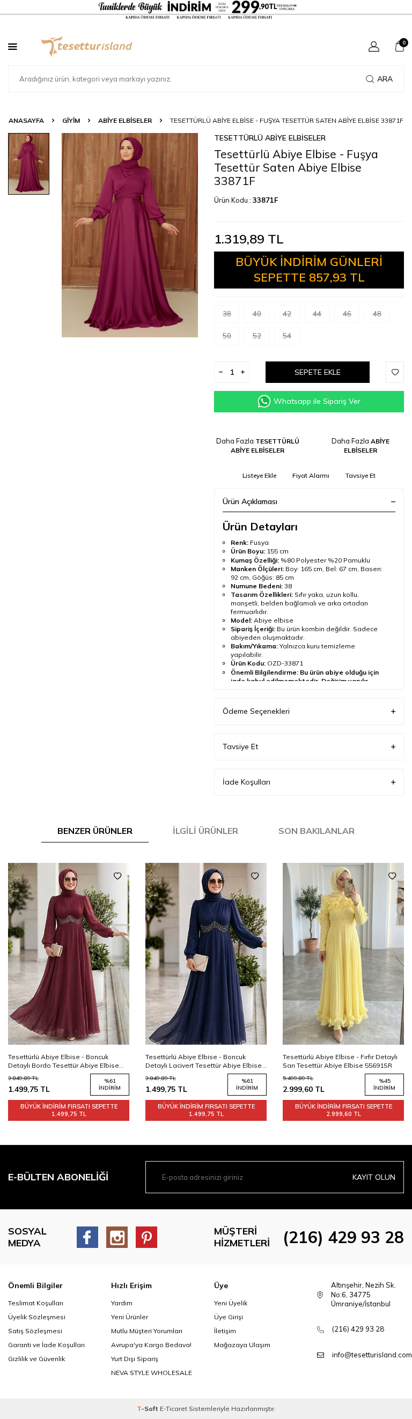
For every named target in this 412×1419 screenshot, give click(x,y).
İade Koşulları (246, 782)
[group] (130, 235)
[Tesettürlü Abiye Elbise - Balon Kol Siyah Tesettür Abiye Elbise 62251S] (343, 954)
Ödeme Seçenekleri (256, 711)
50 (227, 335)
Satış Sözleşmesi (35, 1331)
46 (347, 313)
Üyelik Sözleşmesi (36, 1317)
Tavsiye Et (360, 475)
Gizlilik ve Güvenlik (36, 1359)
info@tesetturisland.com (372, 1354)
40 (257, 313)
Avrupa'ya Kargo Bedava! (151, 1345)
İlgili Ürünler (205, 830)
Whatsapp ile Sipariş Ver (317, 401)
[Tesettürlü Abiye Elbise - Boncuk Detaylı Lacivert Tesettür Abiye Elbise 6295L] (68, 954)
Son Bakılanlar (316, 830)
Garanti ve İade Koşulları (46, 1345)
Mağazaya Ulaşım (242, 1345)
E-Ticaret (173, 1409)
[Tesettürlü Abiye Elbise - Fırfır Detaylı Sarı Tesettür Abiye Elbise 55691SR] (206, 954)
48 (377, 313)
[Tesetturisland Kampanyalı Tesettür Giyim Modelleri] (206, 10)
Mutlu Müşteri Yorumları (146, 1331)
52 (257, 335)
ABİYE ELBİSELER (125, 120)
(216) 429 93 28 (343, 1237)
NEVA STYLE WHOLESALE (151, 1373)
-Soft (148, 1409)
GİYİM (71, 120)
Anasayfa (26, 120)
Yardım (122, 1303)
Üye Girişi (228, 1317)
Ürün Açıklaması (250, 501)
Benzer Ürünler (95, 830)
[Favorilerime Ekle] (117, 876)
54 (287, 335)
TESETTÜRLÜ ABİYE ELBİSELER (270, 138)
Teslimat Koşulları (35, 1303)
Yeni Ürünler (129, 1317)
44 (317, 313)
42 (287, 313)
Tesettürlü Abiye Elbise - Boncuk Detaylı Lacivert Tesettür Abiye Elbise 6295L (66, 1061)
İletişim (225, 1331)
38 (227, 313)
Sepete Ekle (318, 372)
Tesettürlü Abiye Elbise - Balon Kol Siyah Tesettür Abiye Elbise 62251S (338, 1061)
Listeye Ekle (259, 475)
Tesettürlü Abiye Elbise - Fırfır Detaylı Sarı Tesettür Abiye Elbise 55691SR (202, 1061)
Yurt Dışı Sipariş (134, 1359)
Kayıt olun (373, 1177)
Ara (385, 79)
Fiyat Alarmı (310, 475)
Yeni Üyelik (230, 1303)
